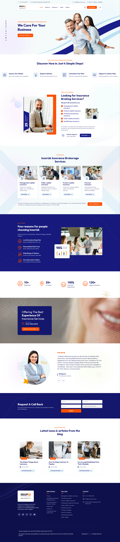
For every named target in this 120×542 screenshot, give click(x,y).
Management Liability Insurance (27, 184)
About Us (47, 7)
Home (41, 7)
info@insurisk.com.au (80, 2)
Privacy (49, 496)
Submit (71, 411)
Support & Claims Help (107, 74)
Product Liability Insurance (68, 184)
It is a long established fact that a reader (88, 463)
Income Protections (66, 512)
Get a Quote (92, 7)
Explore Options (46, 74)
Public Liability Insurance (46, 184)
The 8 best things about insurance (29, 463)
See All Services (94, 204)
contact (67, 7)
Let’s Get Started (24, 35)
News (61, 7)
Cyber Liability (64, 517)
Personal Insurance (88, 184)
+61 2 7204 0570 (23, 2)
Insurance (54, 7)
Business (24, 458)
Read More (85, 135)
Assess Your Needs (16, 74)
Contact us (49, 508)
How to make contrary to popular (58, 463)
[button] (59, 380)
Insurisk (90, 533)
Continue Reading (26, 470)
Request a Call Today (29, 329)
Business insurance (66, 507)
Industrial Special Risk (67, 515)
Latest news (50, 506)
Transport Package (66, 510)
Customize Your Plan (76, 74)
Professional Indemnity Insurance (70, 503)
